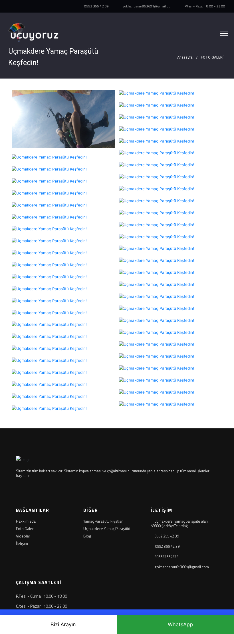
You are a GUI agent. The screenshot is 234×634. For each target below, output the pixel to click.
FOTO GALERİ (212, 57)
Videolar (23, 536)
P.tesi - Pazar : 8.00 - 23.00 (204, 6)
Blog (87, 536)
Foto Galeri (25, 528)
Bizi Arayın (63, 624)
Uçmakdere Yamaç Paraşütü (106, 528)
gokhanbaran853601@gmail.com (148, 6)
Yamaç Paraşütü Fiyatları (103, 521)
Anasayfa (184, 57)
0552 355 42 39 (96, 6)
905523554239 (166, 556)
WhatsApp (180, 624)
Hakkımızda (26, 521)
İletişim (22, 543)
